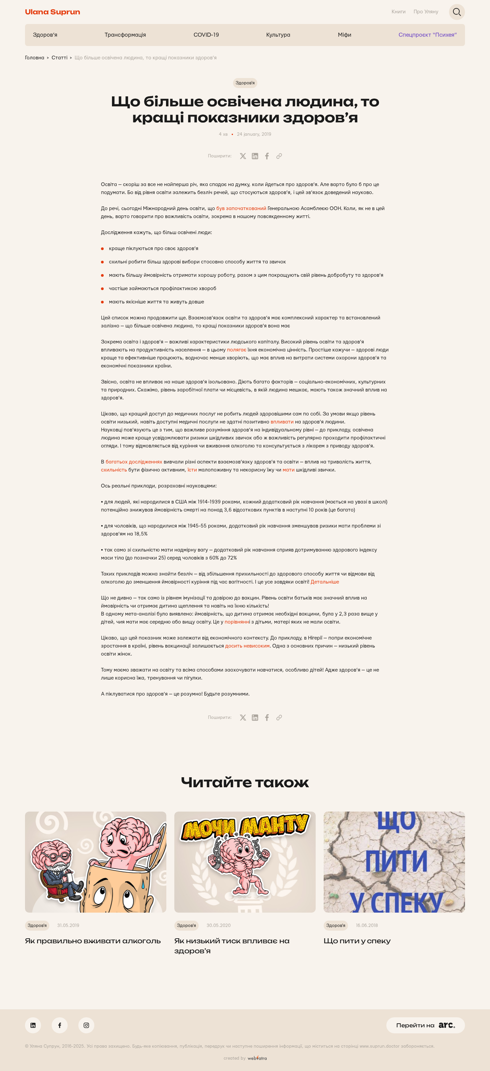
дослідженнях (145, 461)
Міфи (344, 35)
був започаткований (241, 208)
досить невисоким (247, 646)
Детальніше (325, 582)
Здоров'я (245, 83)
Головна (34, 57)
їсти (192, 469)
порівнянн (237, 622)
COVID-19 (206, 35)
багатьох (117, 461)
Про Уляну (426, 11)
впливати (282, 421)
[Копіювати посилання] (279, 156)
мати (289, 469)
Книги (399, 11)
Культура (278, 35)
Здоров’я (45, 35)
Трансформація (125, 35)
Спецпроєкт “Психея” (428, 35)
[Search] (457, 12)
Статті (59, 57)
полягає (236, 349)
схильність (114, 469)
